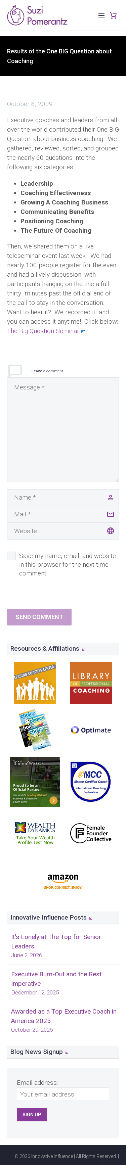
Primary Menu (101, 15)
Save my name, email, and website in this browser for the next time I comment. (67, 564)
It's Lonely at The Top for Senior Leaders (56, 941)
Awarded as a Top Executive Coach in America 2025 (64, 1016)
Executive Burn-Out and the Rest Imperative (56, 978)
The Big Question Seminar (43, 331)
